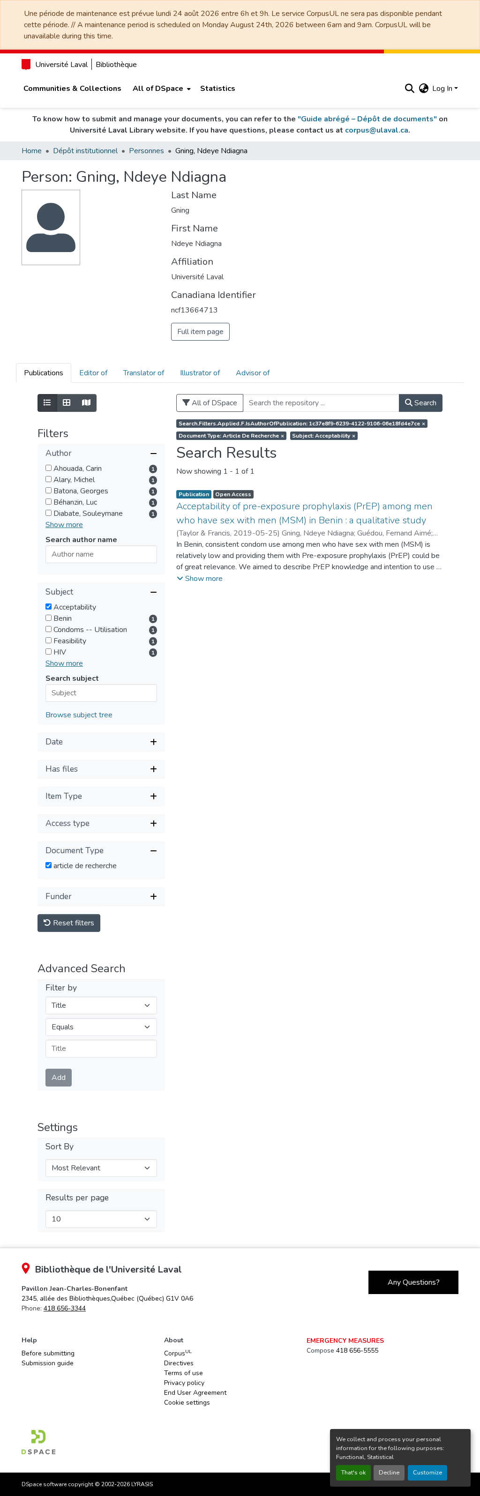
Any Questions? (414, 1282)
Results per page (77, 1198)
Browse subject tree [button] (78, 715)
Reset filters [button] (72, 923)
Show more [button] (64, 525)
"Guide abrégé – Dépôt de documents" (367, 119)
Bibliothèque (116, 65)
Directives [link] (179, 1363)
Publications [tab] (43, 373)
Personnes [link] (146, 151)
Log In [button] (443, 88)
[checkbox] (48, 468)
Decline (389, 1472)
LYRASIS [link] (142, 1484)
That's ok (353, 1472)
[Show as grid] (66, 403)
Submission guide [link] (48, 1363)
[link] (107, 1298)
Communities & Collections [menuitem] (72, 88)
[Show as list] (47, 403)
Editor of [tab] (93, 373)
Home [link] (32, 151)
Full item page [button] (200, 332)
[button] (409, 88)
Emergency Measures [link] (345, 1340)
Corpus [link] (178, 1353)
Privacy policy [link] (184, 1382)
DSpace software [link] (44, 1484)
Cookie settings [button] (187, 1402)
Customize (427, 1472)
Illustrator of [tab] (200, 373)
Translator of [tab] (143, 373)
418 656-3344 (65, 1308)
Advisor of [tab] (253, 373)
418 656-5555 (357, 1350)
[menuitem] (161, 88)
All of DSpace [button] (158, 88)
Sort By (59, 1147)
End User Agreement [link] (195, 1392)
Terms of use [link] (183, 1373)
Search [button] (424, 403)
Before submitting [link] (48, 1353)
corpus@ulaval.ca (376, 130)
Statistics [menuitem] (217, 88)
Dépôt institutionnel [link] (85, 151)
